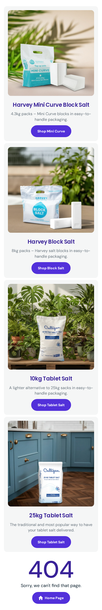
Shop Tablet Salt (51, 405)
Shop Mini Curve (51, 131)
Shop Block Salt (51, 268)
